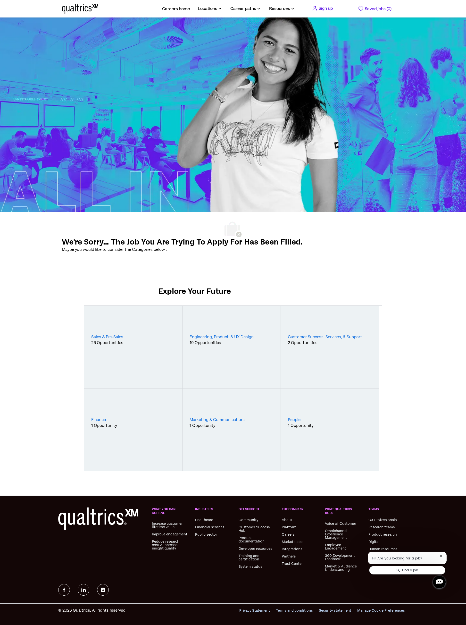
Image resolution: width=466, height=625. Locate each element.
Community (248, 520)
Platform (289, 527)
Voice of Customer (340, 523)
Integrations (292, 549)
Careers (288, 534)
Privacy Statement (254, 610)
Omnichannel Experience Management (336, 534)
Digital (373, 542)
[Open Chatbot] (439, 582)
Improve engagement (169, 534)
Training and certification (249, 557)
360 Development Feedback (340, 557)
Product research (382, 534)
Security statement (335, 610)
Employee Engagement (335, 546)
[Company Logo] (74, 9)
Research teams (381, 527)
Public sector (206, 534)
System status (250, 566)
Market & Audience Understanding (341, 568)
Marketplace (292, 542)
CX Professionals (382, 520)
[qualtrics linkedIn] (83, 590)
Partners (289, 556)
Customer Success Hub (254, 528)
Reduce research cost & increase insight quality (165, 545)
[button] (322, 8)
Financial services (209, 527)
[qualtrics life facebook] (64, 590)
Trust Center (292, 564)
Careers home (176, 8)
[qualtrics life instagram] (103, 590)
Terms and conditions (294, 610)
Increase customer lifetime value (167, 525)
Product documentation (252, 539)
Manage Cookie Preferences (381, 610)
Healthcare (204, 520)
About (287, 520)
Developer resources (255, 548)
